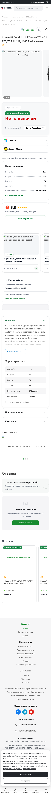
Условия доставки (25, 650)
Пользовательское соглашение (25, 695)
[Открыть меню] (47, 8)
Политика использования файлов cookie (25, 692)
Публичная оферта (25, 699)
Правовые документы (26, 664)
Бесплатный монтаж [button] (17, 113)
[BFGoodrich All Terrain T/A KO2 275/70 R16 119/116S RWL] (25, 446)
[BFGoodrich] (27, 29)
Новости (25, 675)
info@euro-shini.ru (27, 730)
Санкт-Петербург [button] (8, 2)
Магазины (25, 679)
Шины (25, 628)
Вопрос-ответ (25, 657)
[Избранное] (46, 2)
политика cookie (29, 768)
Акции (26, 661)
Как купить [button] (10, 421)
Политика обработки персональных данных (25, 688)
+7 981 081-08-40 (37, 2)
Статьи (25, 682)
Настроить (25, 781)
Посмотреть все (25, 218)
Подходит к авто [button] (14, 412)
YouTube (31, 712)
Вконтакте (18, 712)
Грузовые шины (25, 632)
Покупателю (25, 641)
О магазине (25, 670)
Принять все (25, 774)
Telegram (24, 712)
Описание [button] (10, 320)
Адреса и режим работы (14, 298)
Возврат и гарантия (26, 653)
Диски (25, 635)
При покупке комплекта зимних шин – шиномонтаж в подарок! (20, 261)
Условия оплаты (25, 646)
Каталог (25, 623)
